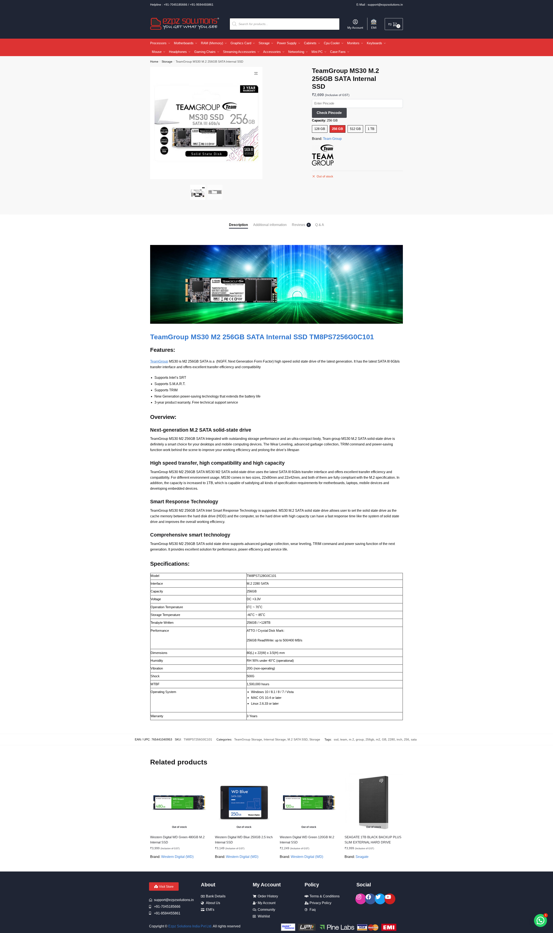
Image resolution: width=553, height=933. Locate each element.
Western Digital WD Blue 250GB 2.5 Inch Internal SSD (244, 839)
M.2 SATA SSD (298, 739)
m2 (378, 739)
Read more (179, 866)
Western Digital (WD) (177, 857)
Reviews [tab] (298, 225)
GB (384, 739)
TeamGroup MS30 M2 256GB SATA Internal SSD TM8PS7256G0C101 (262, 337)
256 (406, 739)
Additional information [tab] (270, 225)
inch (399, 739)
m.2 (351, 739)
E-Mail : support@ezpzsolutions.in (379, 4)
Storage (167, 61)
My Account (355, 27)
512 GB (355, 129)
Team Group (332, 139)
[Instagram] (360, 899)
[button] (256, 73)
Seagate (362, 857)
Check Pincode (329, 113)
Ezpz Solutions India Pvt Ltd (189, 926)
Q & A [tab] (319, 225)
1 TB (371, 129)
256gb (369, 739)
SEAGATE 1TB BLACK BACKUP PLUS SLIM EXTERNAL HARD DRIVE (373, 839)
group (360, 739)
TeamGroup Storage (248, 739)
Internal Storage (275, 739)
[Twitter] (380, 899)
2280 (391, 739)
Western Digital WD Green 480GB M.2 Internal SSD (177, 839)
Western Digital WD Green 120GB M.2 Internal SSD (307, 839)
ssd (336, 739)
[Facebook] (370, 899)
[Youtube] (390, 899)
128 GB (319, 129)
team (343, 739)
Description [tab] (238, 225)
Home (154, 61)
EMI (374, 27)
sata (414, 739)
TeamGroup (159, 361)
